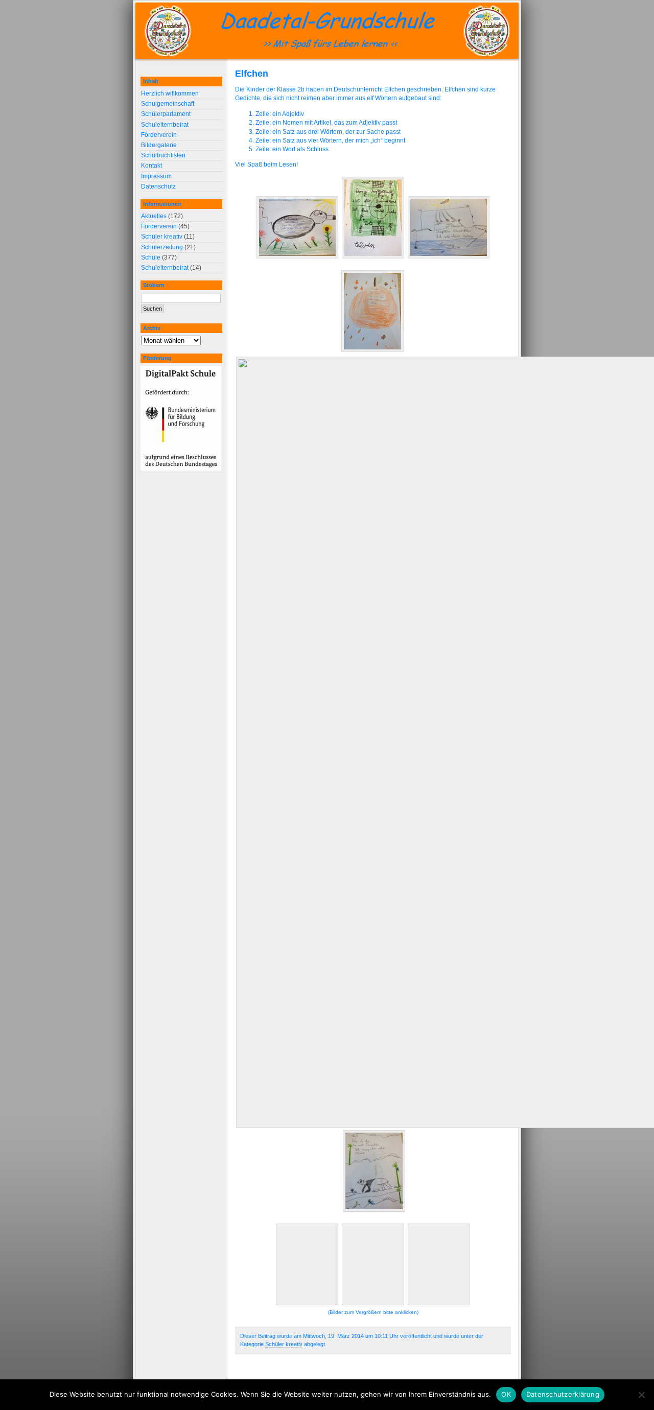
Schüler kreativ (283, 1344)
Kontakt (151, 165)
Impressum (156, 176)
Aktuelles (154, 216)
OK (506, 1394)
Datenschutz (158, 186)
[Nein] (641, 1395)
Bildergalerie (159, 145)
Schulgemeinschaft (167, 103)
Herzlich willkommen (170, 93)
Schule (150, 257)
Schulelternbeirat (165, 124)
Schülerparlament (166, 114)
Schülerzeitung (162, 247)
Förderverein (159, 134)
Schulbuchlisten (163, 155)
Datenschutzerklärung (562, 1394)
